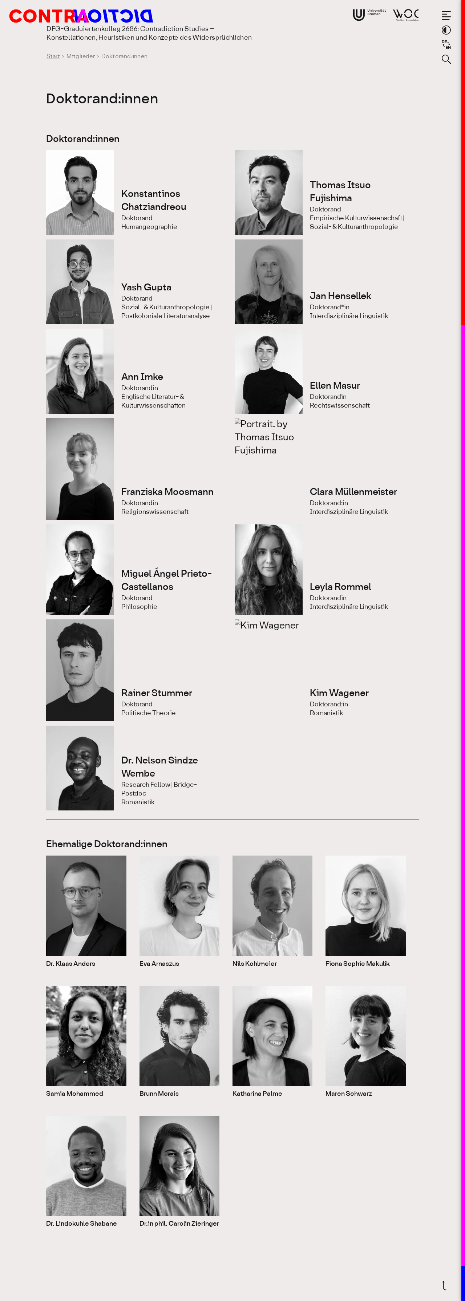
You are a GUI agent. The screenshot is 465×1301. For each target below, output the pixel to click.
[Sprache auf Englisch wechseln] (446, 44)
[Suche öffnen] (446, 59)
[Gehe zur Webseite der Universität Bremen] (369, 15)
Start (53, 56)
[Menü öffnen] (446, 15)
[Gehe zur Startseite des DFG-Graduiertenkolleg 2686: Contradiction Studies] (67, 16)
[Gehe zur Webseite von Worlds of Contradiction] (405, 15)
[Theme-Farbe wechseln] (446, 30)
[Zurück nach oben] (446, 1285)
